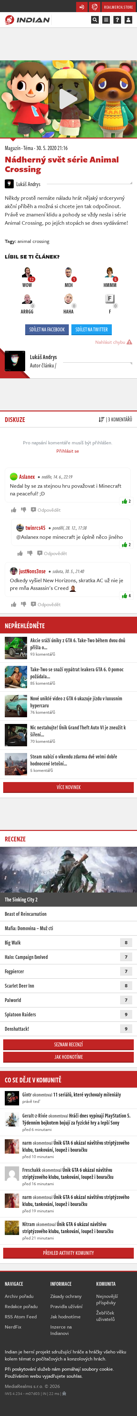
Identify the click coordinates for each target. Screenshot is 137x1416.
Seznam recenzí (68, 1044)
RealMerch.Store (118, 7)
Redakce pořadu (21, 1306)
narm (27, 1143)
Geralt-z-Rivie (34, 1115)
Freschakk (31, 1170)
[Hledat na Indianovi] (95, 20)
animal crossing (33, 241)
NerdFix (13, 1326)
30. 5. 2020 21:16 (52, 148)
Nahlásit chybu (110, 341)
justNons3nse (32, 571)
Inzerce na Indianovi (61, 1330)
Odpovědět (49, 509)
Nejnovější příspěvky (107, 1299)
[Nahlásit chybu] (64, 1393)
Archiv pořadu (19, 1295)
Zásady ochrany (66, 1295)
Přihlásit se (67, 450)
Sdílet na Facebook (47, 329)
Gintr (27, 1094)
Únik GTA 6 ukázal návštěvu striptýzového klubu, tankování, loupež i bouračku (75, 1146)
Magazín (12, 148)
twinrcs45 (35, 527)
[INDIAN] (27, 19)
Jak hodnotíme (68, 1057)
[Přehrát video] (68, 99)
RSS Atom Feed (21, 1316)
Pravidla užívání (66, 1306)
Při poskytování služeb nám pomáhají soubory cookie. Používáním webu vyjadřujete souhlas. (59, 1372)
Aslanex (27, 476)
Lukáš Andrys (27, 184)
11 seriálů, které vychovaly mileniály (87, 1094)
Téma (28, 148)
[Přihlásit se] (128, 20)
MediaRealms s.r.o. (24, 1386)
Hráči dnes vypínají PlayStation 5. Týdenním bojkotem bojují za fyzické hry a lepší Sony (76, 1119)
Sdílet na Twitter (92, 329)
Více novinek (69, 787)
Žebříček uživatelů (105, 1315)
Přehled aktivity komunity (68, 1253)
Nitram (28, 1224)
